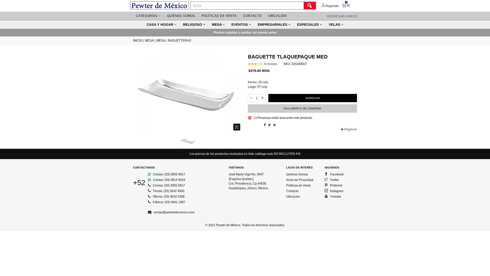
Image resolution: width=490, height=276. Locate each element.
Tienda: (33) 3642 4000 (168, 191)
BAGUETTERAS (179, 40)
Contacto (252, 15)
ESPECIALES (308, 24)
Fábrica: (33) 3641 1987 (168, 202)
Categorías (147, 15)
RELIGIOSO (193, 24)
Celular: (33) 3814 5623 (168, 180)
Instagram (336, 191)
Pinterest (335, 185)
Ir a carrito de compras (302, 108)
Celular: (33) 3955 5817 (168, 174)
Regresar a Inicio (342, 16)
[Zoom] (236, 127)
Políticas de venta (219, 15)
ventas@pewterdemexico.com (173, 212)
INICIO (138, 40)
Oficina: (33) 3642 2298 (168, 196)
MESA (217, 24)
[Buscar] (309, 5)
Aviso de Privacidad (299, 180)
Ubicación (277, 15)
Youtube (335, 196)
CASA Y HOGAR (160, 24)
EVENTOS (240, 24)
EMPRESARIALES (273, 24)
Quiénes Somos (297, 174)
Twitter (334, 180)
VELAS (335, 24)
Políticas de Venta (298, 185)
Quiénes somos (181, 15)
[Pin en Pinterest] (274, 125)
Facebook (336, 174)
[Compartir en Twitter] (269, 125)
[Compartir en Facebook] (264, 125)
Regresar (350, 129)
